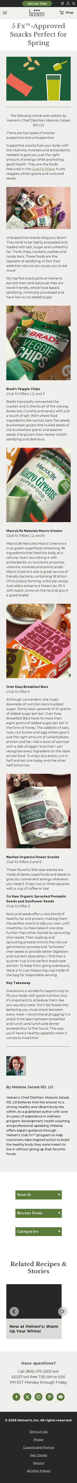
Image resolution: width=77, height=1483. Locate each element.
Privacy (39, 1439)
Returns (38, 1463)
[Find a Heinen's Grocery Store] (62, 3)
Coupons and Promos (38, 1447)
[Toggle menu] (5, 13)
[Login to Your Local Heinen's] (68, 3)
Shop (69, 12)
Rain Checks (38, 1455)
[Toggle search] (74, 3)
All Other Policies (38, 1471)
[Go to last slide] (14, 1311)
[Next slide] (63, 1311)
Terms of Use (38, 1431)
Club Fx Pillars (43, 169)
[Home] (34, 13)
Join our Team (37, 3)
